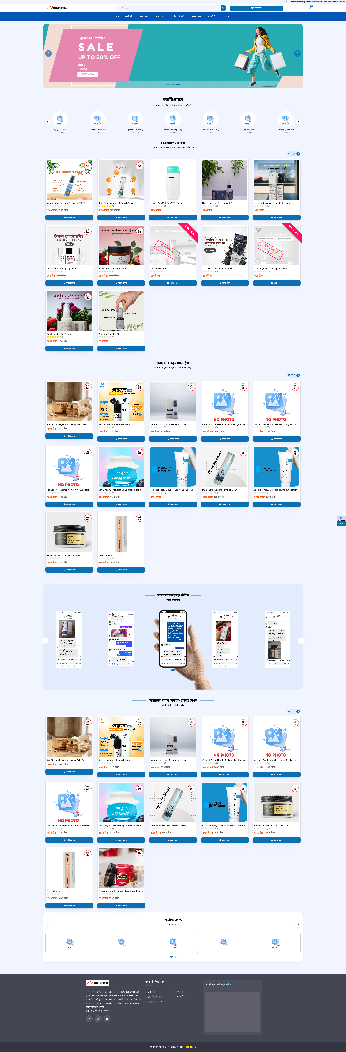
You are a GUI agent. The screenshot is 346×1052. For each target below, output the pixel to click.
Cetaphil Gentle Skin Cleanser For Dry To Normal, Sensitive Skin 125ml (287, 424)
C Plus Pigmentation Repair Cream (270, 268)
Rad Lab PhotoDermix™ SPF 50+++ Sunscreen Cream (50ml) (75, 490)
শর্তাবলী (179, 992)
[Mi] (276, 942)
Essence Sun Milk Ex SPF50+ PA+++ (166, 203)
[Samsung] (71, 942)
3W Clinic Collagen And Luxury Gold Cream (67, 424)
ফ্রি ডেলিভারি (179, 16)
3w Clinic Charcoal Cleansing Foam (218, 268)
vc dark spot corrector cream (113, 268)
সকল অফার (161, 16)
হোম (117, 16)
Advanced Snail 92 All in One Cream (64, 555)
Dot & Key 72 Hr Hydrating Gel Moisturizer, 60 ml (122, 490)
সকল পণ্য (144, 16)
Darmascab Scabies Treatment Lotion (168, 424)
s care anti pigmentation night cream (272, 203)
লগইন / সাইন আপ (256, 8)
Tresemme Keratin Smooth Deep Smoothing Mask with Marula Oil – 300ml (134, 891)
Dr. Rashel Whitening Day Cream (62, 268)
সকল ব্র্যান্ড (196, 16)
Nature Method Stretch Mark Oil (218, 203)
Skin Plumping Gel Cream (59, 334)
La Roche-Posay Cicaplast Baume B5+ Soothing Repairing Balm (283, 490)
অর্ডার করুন (174, 282)
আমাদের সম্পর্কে (155, 1002)
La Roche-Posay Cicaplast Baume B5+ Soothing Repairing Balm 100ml (183, 490)
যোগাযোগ (227, 16)
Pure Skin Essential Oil (109, 334)
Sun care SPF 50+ (158, 268)
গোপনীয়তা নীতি (155, 997)
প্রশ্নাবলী (151, 992)
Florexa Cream (105, 555)
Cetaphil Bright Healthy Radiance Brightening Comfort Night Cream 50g (236, 424)
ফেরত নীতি (181, 997)
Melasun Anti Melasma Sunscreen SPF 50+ (66, 203)
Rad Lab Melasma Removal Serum (114, 424)
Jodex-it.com (190, 1047)
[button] (298, 122)
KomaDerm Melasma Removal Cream (116, 203)
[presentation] (45, 640)
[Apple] (224, 942)
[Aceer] (173, 942)
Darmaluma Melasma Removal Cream (220, 490)
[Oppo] (122, 942)
